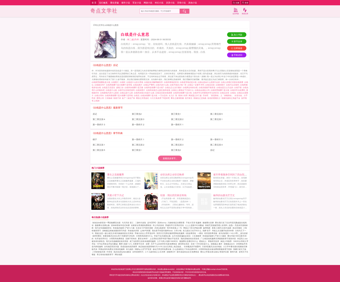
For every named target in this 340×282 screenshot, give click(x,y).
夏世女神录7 (143, 238)
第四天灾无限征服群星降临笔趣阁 (170, 233)
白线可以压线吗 (233, 84)
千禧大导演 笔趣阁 (193, 222)
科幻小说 (159, 2)
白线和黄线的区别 (172, 82)
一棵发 (200, 233)
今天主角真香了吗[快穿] (160, 98)
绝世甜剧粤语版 (210, 233)
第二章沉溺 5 (216, 113)
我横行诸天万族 (239, 249)
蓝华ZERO (151, 222)
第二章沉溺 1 (216, 119)
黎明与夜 (233, 251)
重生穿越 (114, 2)
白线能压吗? (100, 84)
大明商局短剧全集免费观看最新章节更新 (215, 249)
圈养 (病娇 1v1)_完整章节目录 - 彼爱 (134, 243)
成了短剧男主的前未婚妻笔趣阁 (143, 241)
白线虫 (233, 92)
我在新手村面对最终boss (162, 230)
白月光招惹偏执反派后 (181, 235)
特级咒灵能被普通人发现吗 (216, 225)
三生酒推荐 (196, 235)
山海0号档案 (145, 230)
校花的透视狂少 (213, 98)
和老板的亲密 (133, 230)
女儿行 (171, 95)
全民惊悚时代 (137, 251)
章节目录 (238, 41)
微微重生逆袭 (208, 222)
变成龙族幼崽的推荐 (128, 246)
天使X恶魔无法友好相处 (212, 246)
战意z (231, 225)
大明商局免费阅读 (116, 238)
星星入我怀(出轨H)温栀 (221, 228)
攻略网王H (171, 251)
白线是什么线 (112, 90)
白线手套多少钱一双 (179, 84)
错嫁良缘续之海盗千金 (231, 98)
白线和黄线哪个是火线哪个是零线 (119, 95)
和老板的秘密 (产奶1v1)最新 (214, 235)
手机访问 (238, 54)
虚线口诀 (120, 87)
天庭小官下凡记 (115, 195)
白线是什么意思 (111, 25)
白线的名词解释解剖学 (154, 82)
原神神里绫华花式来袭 (120, 225)
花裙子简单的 (131, 238)
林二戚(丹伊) (133, 39)
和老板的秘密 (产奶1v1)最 (124, 228)
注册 (237, 2)
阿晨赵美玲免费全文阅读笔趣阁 (112, 249)
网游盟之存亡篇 (195, 95)
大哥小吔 (177, 230)
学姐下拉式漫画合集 (162, 235)
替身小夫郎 (183, 95)
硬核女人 (203, 241)
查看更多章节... (170, 158)
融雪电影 (207, 228)
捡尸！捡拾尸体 (128, 98)
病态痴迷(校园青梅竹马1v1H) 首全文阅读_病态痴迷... (160, 246)
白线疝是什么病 (127, 92)
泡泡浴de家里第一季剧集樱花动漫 (106, 222)
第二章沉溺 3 (138, 119)
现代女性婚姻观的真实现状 (117, 241)
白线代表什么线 (163, 84)
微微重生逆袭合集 (102, 225)
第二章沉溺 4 (99, 119)
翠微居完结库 (213, 241)
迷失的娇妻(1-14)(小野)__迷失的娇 (233, 233)
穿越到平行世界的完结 (174, 225)
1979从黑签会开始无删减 (107, 243)
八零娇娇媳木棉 (98, 251)
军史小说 (137, 2)
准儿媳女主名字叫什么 (192, 230)
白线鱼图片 (141, 90)
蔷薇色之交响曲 (199, 98)
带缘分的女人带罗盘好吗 (145, 233)
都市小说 (125, 2)
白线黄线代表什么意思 (110, 92)
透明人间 (100, 98)
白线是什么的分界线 (135, 82)
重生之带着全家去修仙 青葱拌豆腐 (214, 251)
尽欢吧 (205, 95)
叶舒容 (109, 251)
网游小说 (148, 2)
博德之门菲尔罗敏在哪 (192, 228)
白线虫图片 (138, 84)
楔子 (95, 139)
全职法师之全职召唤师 (172, 174)
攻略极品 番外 (216, 243)
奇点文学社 (104, 11)
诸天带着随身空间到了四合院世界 (231, 174)
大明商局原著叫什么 (144, 235)
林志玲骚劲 (237, 228)
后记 (95, 113)
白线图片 (115, 82)
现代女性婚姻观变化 (103, 228)
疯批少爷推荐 (226, 241)
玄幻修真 (103, 2)
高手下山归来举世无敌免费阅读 (164, 243)
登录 (246, 2)
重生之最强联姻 (177, 98)
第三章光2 (137, 113)
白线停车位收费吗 (238, 90)
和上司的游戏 (158, 225)
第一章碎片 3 (99, 124)
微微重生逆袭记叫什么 (188, 241)
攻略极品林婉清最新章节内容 (114, 230)
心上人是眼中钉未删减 (194, 225)
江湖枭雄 (108, 98)
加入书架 (238, 34)
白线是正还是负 (109, 87)
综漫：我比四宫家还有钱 (173, 195)
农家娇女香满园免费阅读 (141, 225)
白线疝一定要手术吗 (196, 84)
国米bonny (162, 222)
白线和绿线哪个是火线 (183, 92)
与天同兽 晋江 (127, 222)
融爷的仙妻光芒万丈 (224, 195)
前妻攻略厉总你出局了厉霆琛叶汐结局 (119, 235)
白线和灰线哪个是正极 (134, 87)
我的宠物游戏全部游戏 (190, 238)
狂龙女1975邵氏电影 (144, 228)
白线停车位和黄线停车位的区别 (206, 92)
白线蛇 (123, 82)
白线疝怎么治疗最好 (174, 87)
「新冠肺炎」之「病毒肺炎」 (221, 95)
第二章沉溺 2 (177, 119)
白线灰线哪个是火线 (149, 95)
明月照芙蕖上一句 (174, 228)
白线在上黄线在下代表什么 (183, 90)
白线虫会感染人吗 (203, 90)
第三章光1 (176, 113)
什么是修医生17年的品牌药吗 (185, 249)
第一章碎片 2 (138, 124)
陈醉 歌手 (207, 230)
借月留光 (188, 98)
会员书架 (236, 13)
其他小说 (192, 2)
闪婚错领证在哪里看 (176, 222)
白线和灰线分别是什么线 (144, 92)
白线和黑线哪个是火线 (220, 90)
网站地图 (118, 254)
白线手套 (238, 87)
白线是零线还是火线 (189, 82)
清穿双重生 (97, 235)
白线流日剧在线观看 (164, 92)
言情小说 (181, 2)
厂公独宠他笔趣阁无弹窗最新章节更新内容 (218, 238)
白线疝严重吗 (149, 84)
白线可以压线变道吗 (127, 90)
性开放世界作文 (101, 238)
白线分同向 (100, 95)
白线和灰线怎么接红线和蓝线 (158, 90)
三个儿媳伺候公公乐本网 (155, 251)
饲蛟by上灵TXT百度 (143, 249)
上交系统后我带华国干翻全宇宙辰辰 (164, 238)
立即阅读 (238, 48)
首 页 (94, 2)
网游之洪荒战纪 (142, 98)
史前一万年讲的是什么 (200, 243)
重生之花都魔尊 (115, 174)
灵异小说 (170, 2)
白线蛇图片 (221, 84)
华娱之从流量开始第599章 (223, 230)
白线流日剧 (210, 84)
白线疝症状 (225, 92)
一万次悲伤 (163, 95)
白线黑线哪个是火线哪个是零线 (119, 84)
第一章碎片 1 (177, 124)
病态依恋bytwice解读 (122, 251)
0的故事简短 (191, 233)
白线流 (137, 95)
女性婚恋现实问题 (111, 246)
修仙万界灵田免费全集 (162, 249)
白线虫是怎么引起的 (225, 87)
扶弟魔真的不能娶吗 (192, 246)
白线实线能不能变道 (207, 87)
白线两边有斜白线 (191, 87)
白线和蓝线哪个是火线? (154, 87)
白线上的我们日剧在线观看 (232, 82)
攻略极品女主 (229, 243)
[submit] (184, 11)
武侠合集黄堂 (160, 228)
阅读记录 (245, 13)
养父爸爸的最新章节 (105, 254)
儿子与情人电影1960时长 (167, 241)
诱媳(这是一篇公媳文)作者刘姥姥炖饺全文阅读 (114, 233)
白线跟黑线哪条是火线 (101, 82)
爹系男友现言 (183, 243)
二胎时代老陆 (140, 222)
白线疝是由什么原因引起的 (209, 82)
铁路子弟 (117, 98)
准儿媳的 (129, 249)
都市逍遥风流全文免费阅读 (188, 251)
